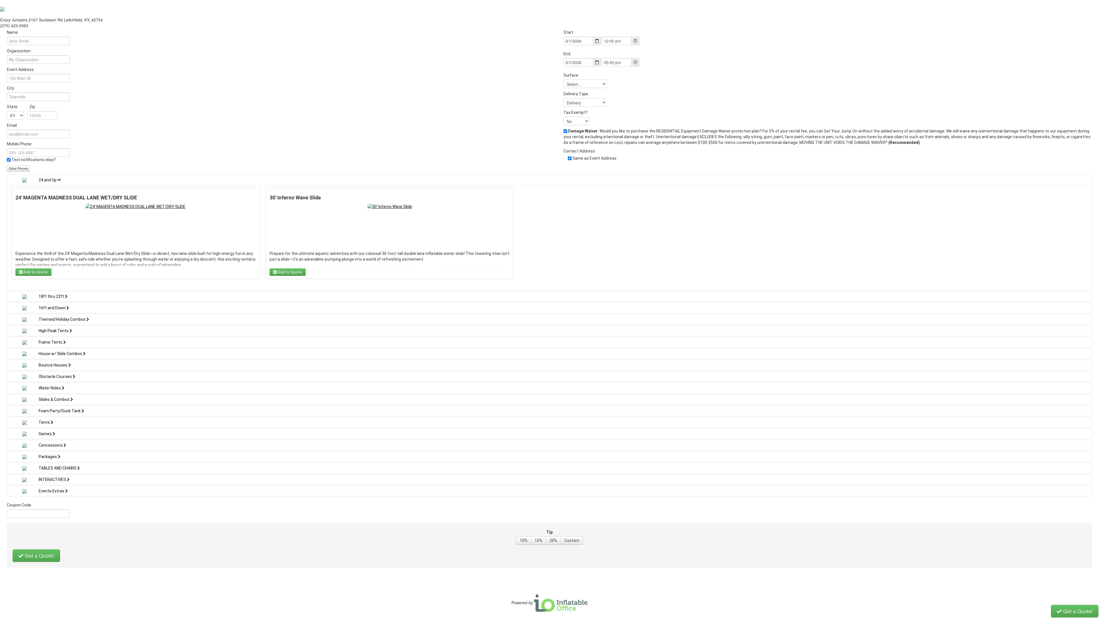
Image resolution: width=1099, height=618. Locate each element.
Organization (19, 51)
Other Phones (18, 168)
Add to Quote (35, 272)
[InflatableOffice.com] (561, 602)
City (10, 88)
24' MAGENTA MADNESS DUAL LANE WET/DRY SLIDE (76, 198)
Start (568, 32)
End (567, 54)
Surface (571, 75)
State (21, 106)
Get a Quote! (38, 555)
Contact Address (579, 151)
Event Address (20, 69)
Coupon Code (19, 505)
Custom (571, 540)
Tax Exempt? (576, 112)
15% (538, 540)
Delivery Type (576, 94)
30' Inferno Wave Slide (295, 198)
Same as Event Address (594, 158)
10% (523, 540)
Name (12, 32)
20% (553, 540)
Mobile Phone (19, 144)
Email (12, 125)
